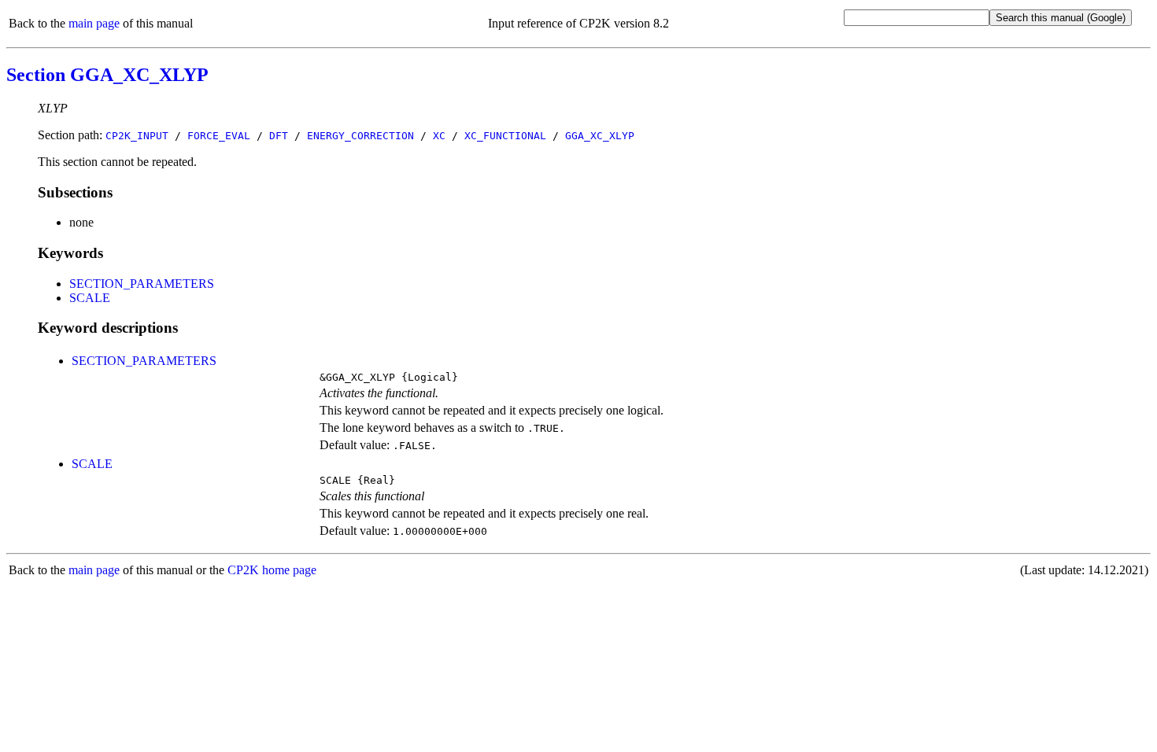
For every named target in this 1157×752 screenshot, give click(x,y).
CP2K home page (271, 570)
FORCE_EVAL (218, 136)
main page (94, 23)
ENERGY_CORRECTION (360, 136)
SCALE (89, 297)
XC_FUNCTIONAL (505, 136)
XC (439, 136)
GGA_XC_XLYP (599, 136)
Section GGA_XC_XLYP (107, 75)
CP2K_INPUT (136, 136)
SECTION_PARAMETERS (141, 283)
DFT (278, 136)
